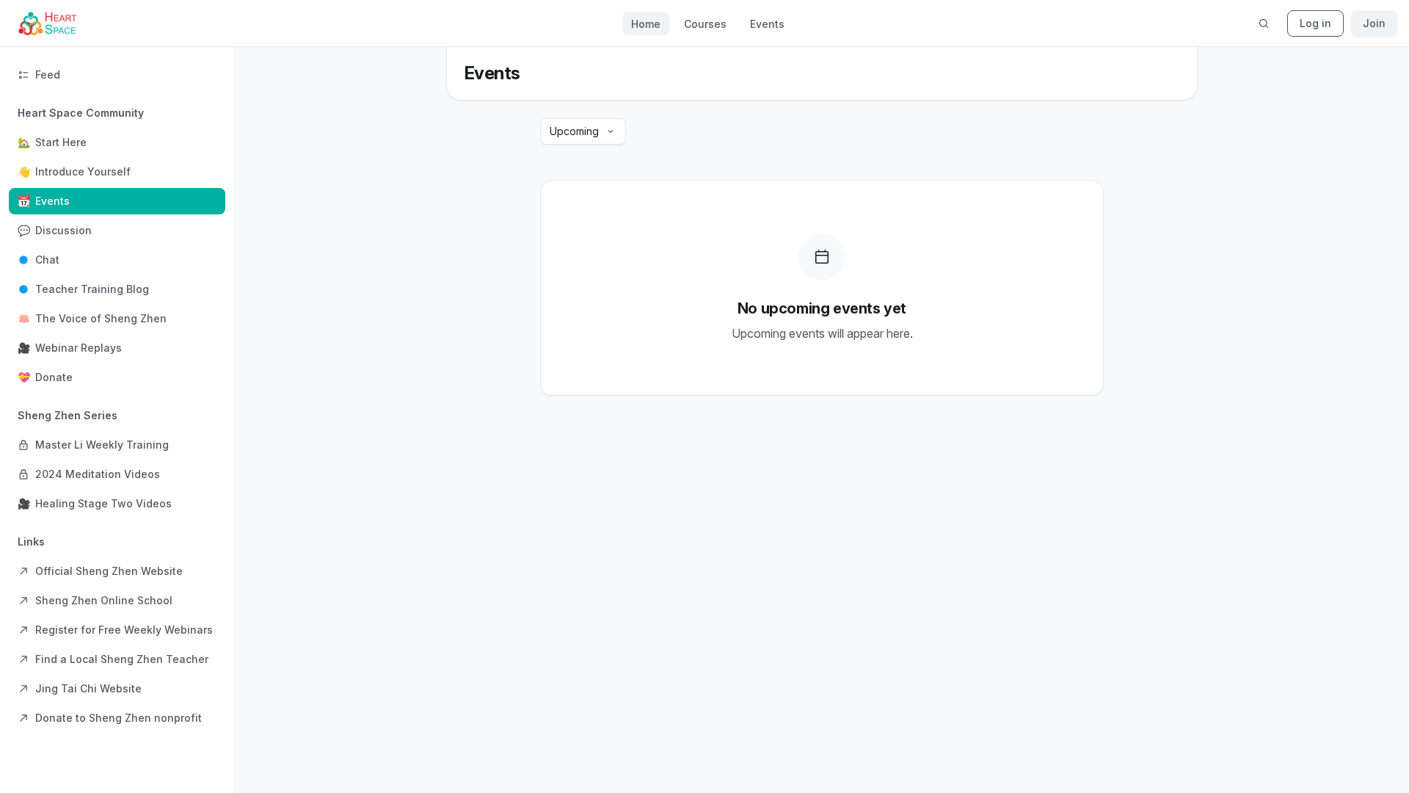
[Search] (1263, 23)
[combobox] (583, 131)
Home (645, 24)
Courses (705, 24)
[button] (117, 245)
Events (767, 24)
